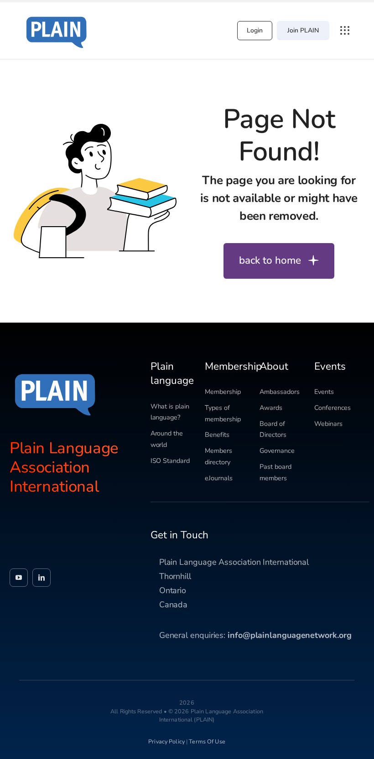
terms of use (207, 741)
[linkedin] (41, 577)
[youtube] (19, 577)
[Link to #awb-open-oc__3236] (344, 30)
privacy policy (166, 741)
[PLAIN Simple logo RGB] (56, 13)
